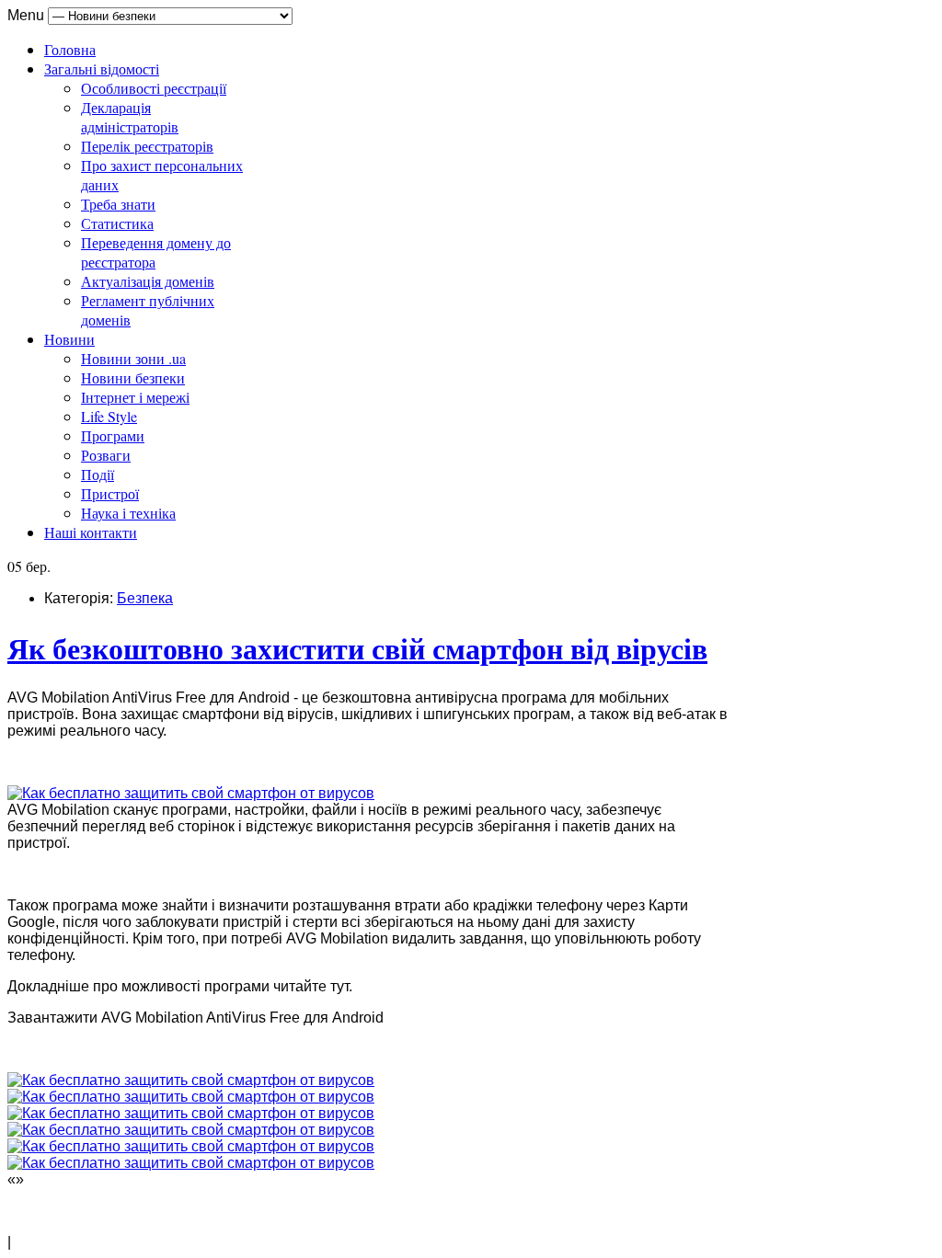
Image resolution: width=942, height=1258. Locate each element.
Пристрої (110, 493)
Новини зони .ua (133, 358)
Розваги (106, 454)
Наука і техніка (128, 512)
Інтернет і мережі (135, 396)
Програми (112, 435)
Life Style (109, 416)
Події (97, 474)
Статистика (117, 223)
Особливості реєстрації (153, 87)
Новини (69, 339)
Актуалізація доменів (147, 281)
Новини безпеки (133, 377)
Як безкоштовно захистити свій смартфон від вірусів (357, 647)
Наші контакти (90, 532)
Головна (70, 49)
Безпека (145, 598)
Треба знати (118, 203)
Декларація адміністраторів (129, 116)
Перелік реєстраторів (147, 145)
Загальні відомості (101, 68)
